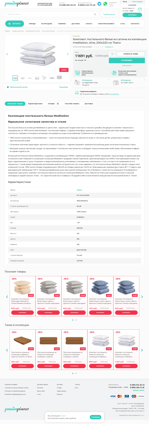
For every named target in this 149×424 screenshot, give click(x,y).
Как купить (126, 65)
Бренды (32, 24)
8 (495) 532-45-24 (67, 5)
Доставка (76, 24)
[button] (72, 320)
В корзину (126, 60)
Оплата (89, 24)
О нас (122, 24)
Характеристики (35, 104)
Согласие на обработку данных (15, 391)
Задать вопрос (61, 391)
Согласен (96, 417)
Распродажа (46, 24)
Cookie (63, 416)
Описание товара (15, 104)
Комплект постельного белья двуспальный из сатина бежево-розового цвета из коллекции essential (22, 301)
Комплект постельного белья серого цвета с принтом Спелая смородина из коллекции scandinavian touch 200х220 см (74, 301)
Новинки (62, 24)
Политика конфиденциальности (15, 394)
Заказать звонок (109, 14)
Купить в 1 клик (131, 54)
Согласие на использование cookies (16, 388)
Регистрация (137, 1)
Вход (125, 1)
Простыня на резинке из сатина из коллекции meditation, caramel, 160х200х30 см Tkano (47, 354)
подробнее (114, 94)
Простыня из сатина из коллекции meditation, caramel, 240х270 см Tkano (21, 354)
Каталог (17, 24)
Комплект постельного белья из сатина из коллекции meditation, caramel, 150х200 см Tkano (99, 354)
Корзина (132, 15)
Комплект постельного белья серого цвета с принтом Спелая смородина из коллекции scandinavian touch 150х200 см (48, 301)
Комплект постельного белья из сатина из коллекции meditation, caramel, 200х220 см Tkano (125, 354)
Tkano (79, 190)
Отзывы (53, 104)
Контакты (135, 24)
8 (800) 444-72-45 (86, 5)
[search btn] (95, 14)
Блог (76, 388)
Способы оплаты (72, 104)
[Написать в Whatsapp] (99, 5)
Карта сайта (41, 391)
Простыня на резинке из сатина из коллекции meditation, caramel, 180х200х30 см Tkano (72, 354)
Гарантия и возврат (106, 24)
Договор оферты (42, 384)
